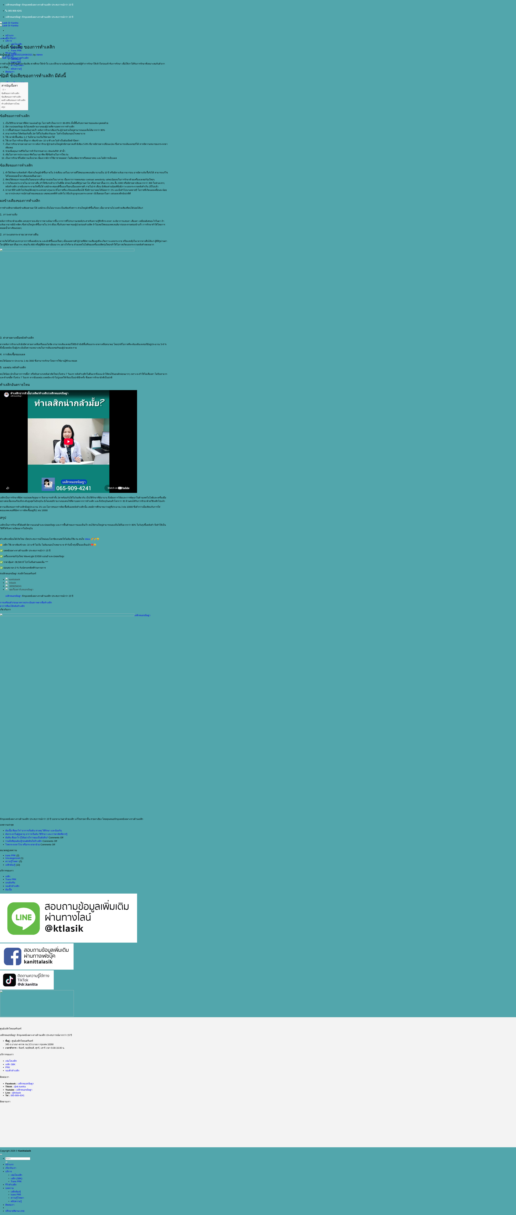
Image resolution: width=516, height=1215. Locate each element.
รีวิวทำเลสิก (11, 53)
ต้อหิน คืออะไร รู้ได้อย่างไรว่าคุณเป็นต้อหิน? (26, 837)
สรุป (3, 107)
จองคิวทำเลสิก (12, 886)
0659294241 (15, 586)
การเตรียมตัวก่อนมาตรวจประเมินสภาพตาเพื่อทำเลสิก (26, 602)
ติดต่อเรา (9, 72)
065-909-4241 (17, 1095)
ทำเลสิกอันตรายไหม (10, 104)
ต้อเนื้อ (8, 889)
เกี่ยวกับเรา (10, 38)
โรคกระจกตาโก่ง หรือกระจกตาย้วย (22, 844)
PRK (7, 1067)
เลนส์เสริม (10, 882)
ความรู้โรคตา (12, 861)
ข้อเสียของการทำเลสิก (11, 97)
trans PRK (10, 855)
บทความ (9, 1188)
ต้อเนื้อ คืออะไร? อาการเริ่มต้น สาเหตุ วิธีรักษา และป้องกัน (33, 830)
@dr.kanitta (20, 1086)
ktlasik (12, 583)
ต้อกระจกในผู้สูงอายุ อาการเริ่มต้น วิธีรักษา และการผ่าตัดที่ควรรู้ (36, 834)
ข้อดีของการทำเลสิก (10, 93)
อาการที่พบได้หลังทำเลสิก (12, 606)
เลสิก (7, 876)
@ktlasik (16, 1093)
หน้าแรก (9, 35)
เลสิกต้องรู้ (3, 38)
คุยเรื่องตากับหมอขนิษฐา (21, 589)
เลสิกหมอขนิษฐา (13, 596)
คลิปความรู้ (16, 69)
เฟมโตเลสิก (11, 1061)
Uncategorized (12, 858)
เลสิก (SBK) (16, 1178)
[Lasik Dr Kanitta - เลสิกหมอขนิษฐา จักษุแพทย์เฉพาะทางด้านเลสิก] (9, 24)
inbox (87, 539)
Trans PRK (16, 50)
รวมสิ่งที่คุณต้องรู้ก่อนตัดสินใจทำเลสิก (23, 841)
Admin (39, 54)
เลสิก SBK (10, 1064)
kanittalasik (14, 579)
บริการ (8, 41)
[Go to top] (1, 1154)
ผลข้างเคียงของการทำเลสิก (13, 100)
